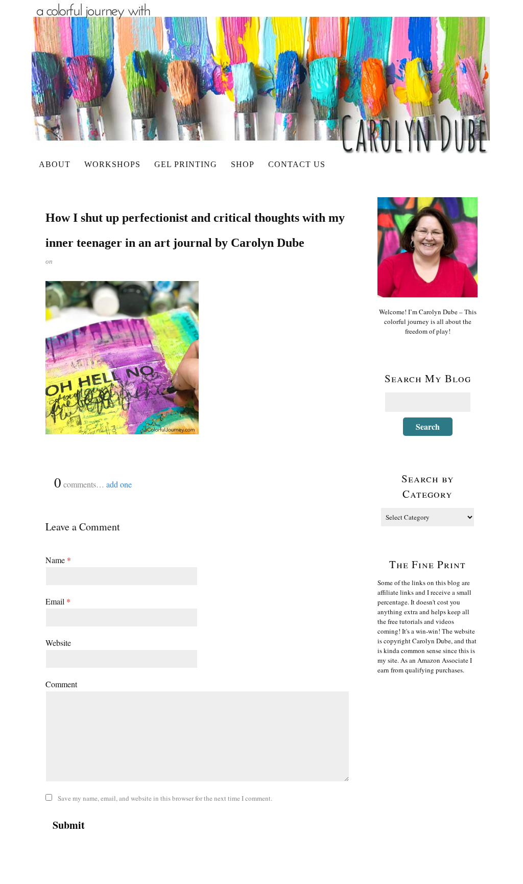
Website (58, 642)
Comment (61, 684)
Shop (242, 164)
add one (119, 484)
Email (57, 601)
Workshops (112, 164)
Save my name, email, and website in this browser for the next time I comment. (165, 798)
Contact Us (296, 164)
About (54, 164)
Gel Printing (185, 164)
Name (58, 559)
